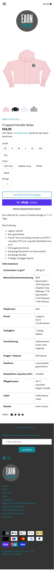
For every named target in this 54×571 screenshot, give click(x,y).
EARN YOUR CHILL (11, 119)
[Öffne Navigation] (4, 4)
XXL (41, 148)
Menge (5, 179)
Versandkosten (20, 132)
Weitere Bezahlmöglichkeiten (27, 209)
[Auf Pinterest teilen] (19, 414)
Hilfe (4, 496)
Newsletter (7, 516)
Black (6, 172)
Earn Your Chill (27, 551)
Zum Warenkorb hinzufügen (27, 194)
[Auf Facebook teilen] (12, 414)
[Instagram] (8, 457)
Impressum (7, 499)
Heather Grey (24, 166)
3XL (6, 155)
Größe (5, 143)
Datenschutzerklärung (13, 506)
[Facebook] (4, 457)
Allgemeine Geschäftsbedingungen (19, 503)
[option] (6, 110)
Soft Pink (8, 166)
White (39, 166)
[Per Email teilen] (23, 414)
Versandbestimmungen (13, 513)
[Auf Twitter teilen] (15, 414)
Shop (4, 489)
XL (32, 148)
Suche (5, 485)
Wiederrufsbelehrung (12, 509)
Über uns (6, 492)
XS (5, 148)
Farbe (5, 161)
